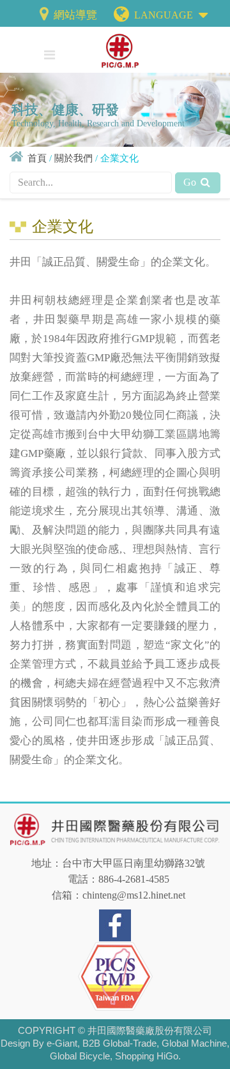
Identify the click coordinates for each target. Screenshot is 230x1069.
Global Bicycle (80, 1055)
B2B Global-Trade (119, 1043)
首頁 (37, 158)
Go (191, 182)
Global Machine (194, 1043)
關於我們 (73, 158)
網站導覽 (74, 15)
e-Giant (62, 1043)
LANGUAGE (164, 15)
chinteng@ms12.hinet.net (133, 895)
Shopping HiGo (146, 1055)
